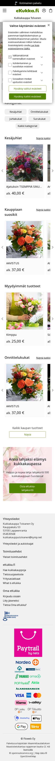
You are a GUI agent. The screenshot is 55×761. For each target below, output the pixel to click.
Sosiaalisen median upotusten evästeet (22, 80)
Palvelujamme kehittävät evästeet (25, 73)
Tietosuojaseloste (13, 574)
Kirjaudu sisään (11, 596)
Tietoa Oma (15, 605)
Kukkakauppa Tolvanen (27, 18)
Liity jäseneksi (11, 600)
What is (12, 583)
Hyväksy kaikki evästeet (27, 96)
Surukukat (39, 119)
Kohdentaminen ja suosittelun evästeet (23, 65)
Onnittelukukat (39, 111)
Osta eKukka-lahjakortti (27, 488)
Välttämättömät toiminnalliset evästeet (24, 57)
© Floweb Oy (28, 738)
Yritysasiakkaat (11, 578)
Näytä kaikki (43, 138)
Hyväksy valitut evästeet (27, 88)
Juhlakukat (15, 119)
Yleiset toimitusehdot (15, 557)
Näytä (27, 434)
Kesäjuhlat (16, 111)
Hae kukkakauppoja (14, 570)
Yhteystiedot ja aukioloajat (18, 543)
